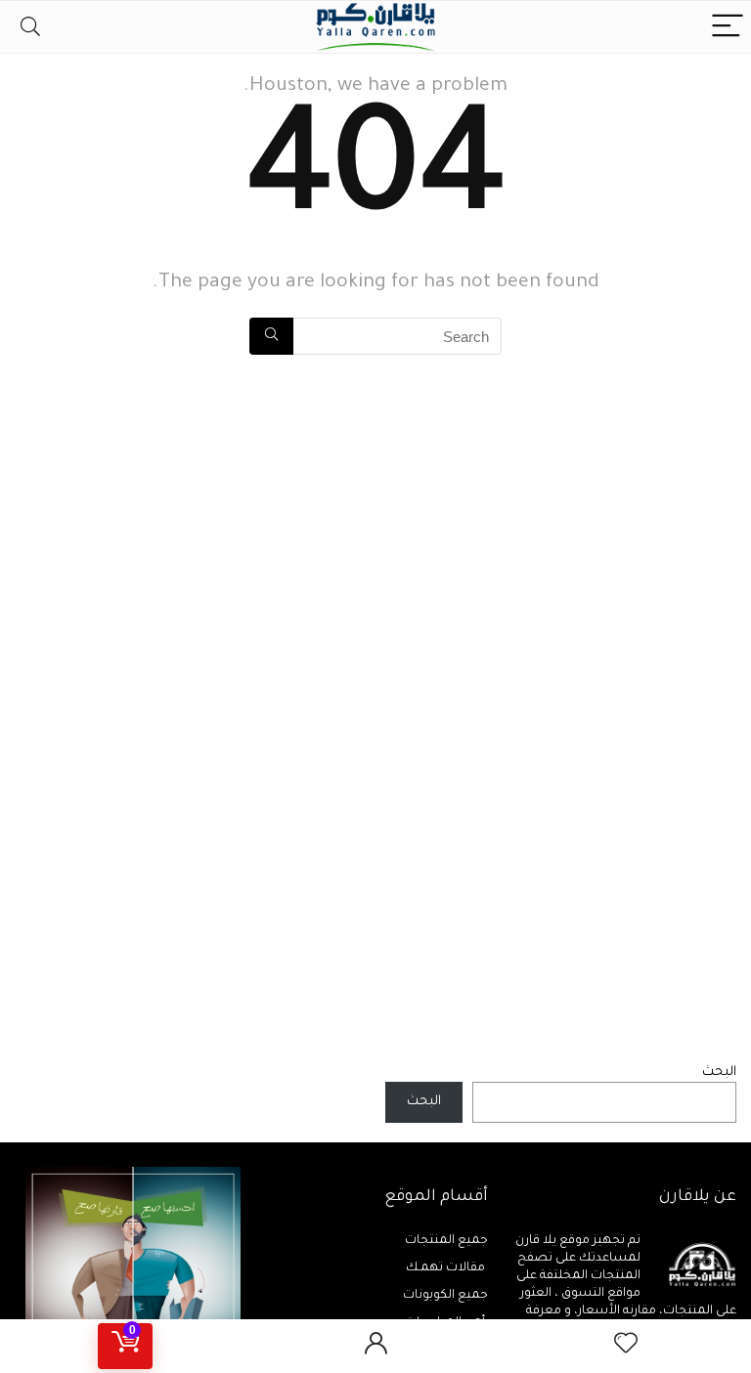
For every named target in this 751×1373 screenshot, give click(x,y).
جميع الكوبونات (445, 1296)
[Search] (30, 27)
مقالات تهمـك (447, 1268)
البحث (719, 1072)
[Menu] (727, 27)
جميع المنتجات (446, 1241)
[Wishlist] (626, 1346)
